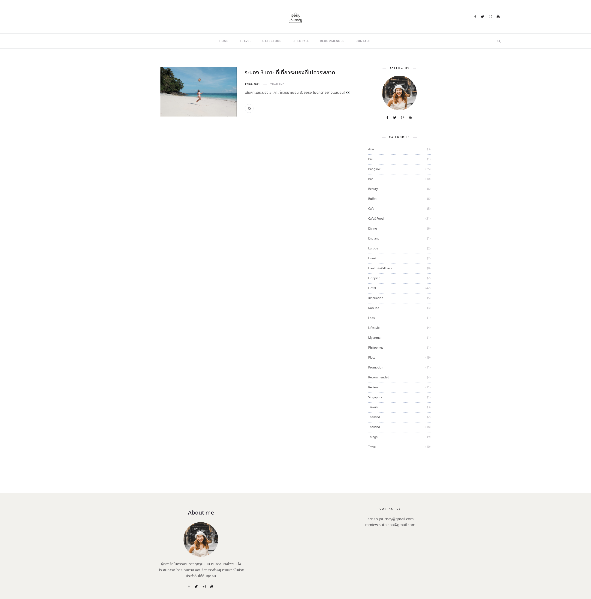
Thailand (277, 84)
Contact (363, 41)
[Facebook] (475, 16)
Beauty (373, 189)
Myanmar (375, 338)
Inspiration (375, 298)
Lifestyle (300, 41)
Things (372, 437)
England (374, 239)
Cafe (371, 209)
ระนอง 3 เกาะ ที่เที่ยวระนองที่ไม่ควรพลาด (290, 73)
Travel (245, 41)
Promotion (375, 367)
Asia (371, 149)
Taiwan (373, 407)
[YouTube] (498, 16)
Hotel (372, 288)
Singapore (375, 397)
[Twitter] (483, 16)
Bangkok (374, 169)
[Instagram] (491, 16)
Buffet (372, 199)
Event (372, 258)
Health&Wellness (380, 268)
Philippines (375, 348)
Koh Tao (373, 308)
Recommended (332, 41)
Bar (370, 179)
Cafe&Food (272, 41)
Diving (372, 229)
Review (373, 387)
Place (371, 358)
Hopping (374, 278)
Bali (370, 159)
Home (224, 41)
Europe (373, 248)
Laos (371, 318)
